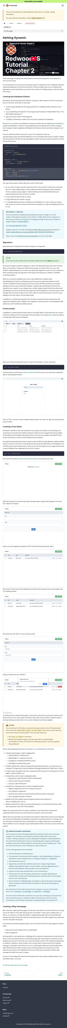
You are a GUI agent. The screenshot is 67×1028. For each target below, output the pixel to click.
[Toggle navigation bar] (4, 5)
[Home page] (4, 23)
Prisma (10, 123)
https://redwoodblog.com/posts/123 (40, 230)
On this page (8, 31)
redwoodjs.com (8, 1013)
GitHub (5, 1016)
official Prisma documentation (28, 236)
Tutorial (5, 987)
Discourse (6, 1000)
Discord (5, 998)
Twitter (5, 1003)
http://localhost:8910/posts (29, 459)
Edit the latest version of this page (16, 965)
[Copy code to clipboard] (62, 150)
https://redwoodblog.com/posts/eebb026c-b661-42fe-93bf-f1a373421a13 (30, 232)
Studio (50, 315)
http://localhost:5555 (30, 372)
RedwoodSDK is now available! (33, 1)
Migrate (53, 123)
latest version (36, 18)
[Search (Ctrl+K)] (62, 5)
